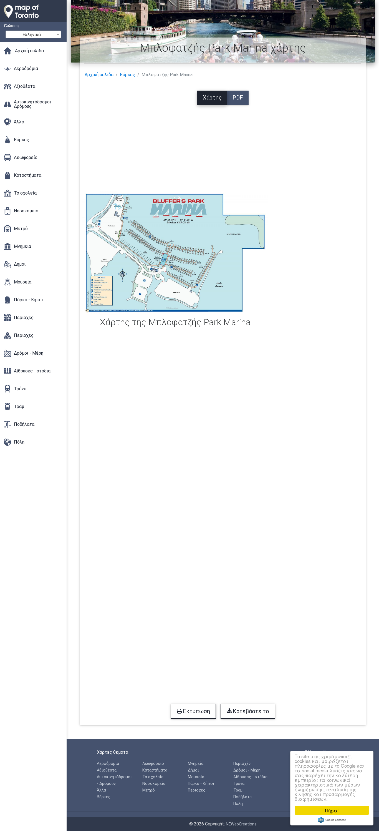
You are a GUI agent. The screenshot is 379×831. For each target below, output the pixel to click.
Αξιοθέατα (107, 770)
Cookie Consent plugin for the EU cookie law (332, 820)
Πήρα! (332, 810)
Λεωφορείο (153, 763)
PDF (238, 97)
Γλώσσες (11, 26)
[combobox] (33, 34)
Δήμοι (193, 770)
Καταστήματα (154, 770)
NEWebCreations (241, 824)
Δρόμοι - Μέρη (247, 770)
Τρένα (238, 783)
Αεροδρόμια (108, 763)
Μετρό (148, 790)
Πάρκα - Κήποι (201, 783)
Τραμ (237, 790)
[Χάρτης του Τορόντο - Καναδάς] (33, 19)
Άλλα (101, 790)
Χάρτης (212, 97)
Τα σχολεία (152, 777)
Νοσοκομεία (153, 783)
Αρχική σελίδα (99, 74)
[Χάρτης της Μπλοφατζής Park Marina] (175, 252)
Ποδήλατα (242, 797)
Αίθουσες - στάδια (250, 777)
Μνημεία (195, 763)
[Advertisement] (222, 144)
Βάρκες (127, 74)
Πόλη (238, 803)
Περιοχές (196, 790)
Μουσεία (196, 777)
